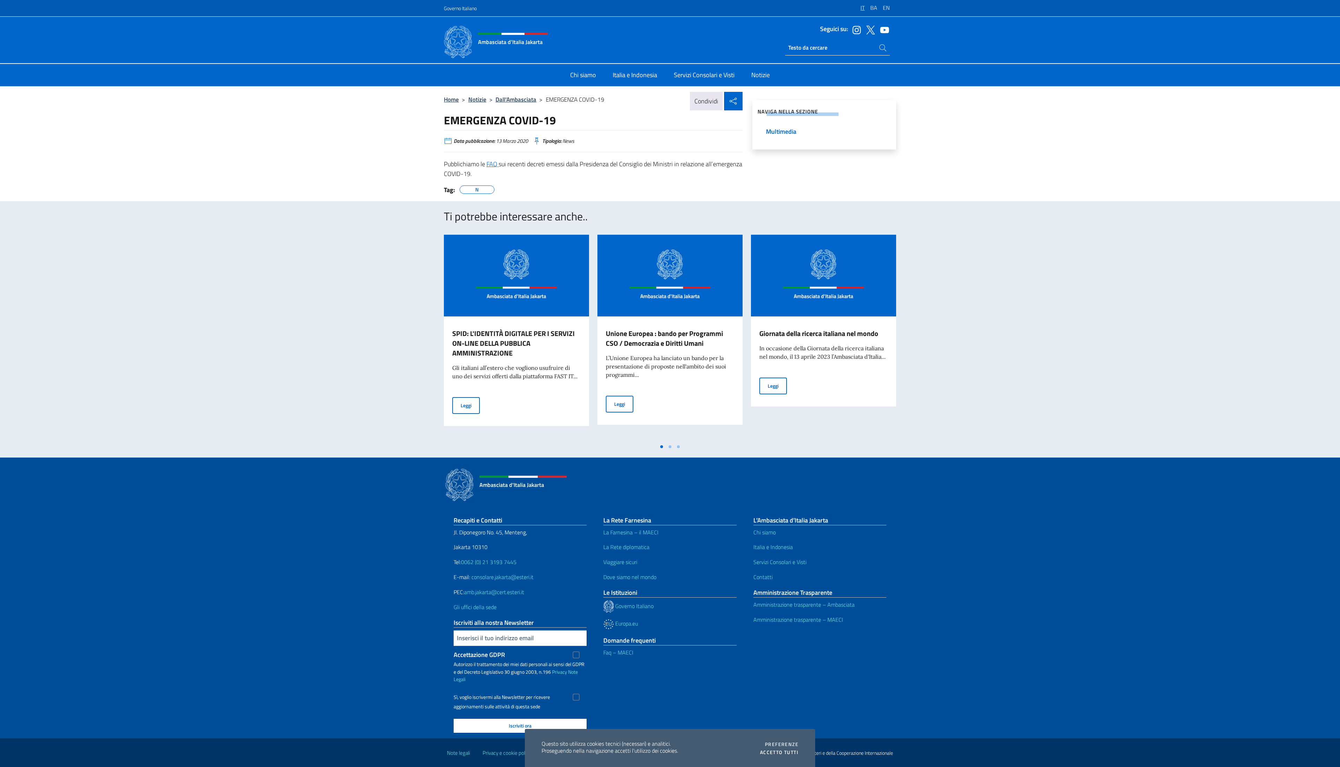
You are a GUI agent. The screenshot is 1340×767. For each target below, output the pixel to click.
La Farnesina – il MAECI (630, 532)
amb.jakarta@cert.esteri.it (494, 592)
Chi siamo (764, 532)
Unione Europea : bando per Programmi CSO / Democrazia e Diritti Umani (664, 338)
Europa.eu (626, 623)
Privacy (559, 671)
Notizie (477, 99)
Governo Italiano (460, 8)
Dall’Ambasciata (516, 99)
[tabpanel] (516, 337)
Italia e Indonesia (773, 547)
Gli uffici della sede (475, 607)
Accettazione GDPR (479, 654)
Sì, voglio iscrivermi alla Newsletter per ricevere (502, 697)
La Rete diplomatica (626, 547)
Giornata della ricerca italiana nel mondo (818, 333)
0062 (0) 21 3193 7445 (488, 562)
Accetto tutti (779, 752)
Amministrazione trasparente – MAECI (798, 619)
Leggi (470, 405)
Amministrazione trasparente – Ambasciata (804, 604)
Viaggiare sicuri (620, 562)
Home (451, 99)
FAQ (492, 164)
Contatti (763, 577)
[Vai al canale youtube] (883, 29)
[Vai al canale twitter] (869, 29)
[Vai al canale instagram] (855, 29)
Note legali (458, 753)
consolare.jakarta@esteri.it (502, 577)
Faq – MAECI (618, 652)
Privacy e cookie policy (507, 753)
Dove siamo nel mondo (629, 577)
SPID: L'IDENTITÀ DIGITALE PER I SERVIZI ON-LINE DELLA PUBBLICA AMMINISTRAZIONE (513, 343)
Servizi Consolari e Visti (779, 562)
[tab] (661, 446)
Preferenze (781, 744)
